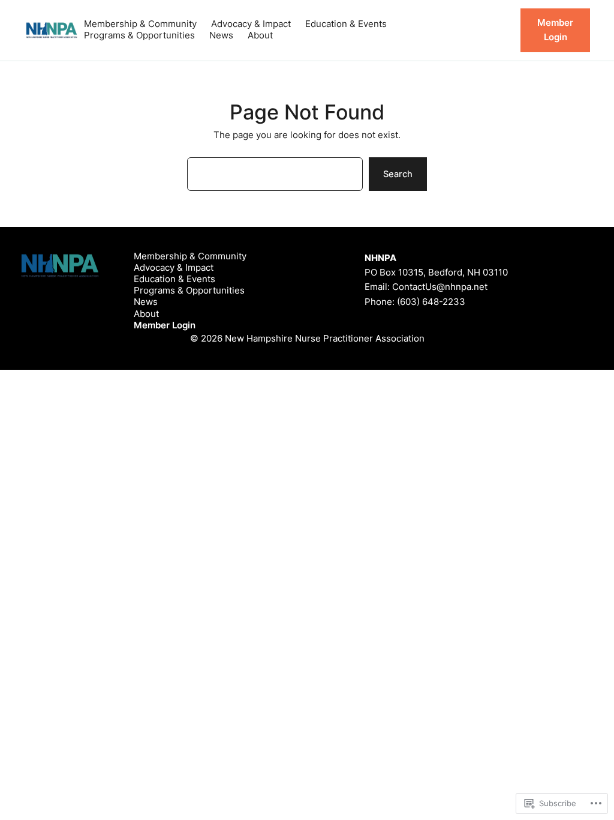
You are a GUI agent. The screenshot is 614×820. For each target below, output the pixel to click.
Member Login (555, 30)
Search (398, 174)
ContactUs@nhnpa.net (439, 287)
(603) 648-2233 (431, 302)
